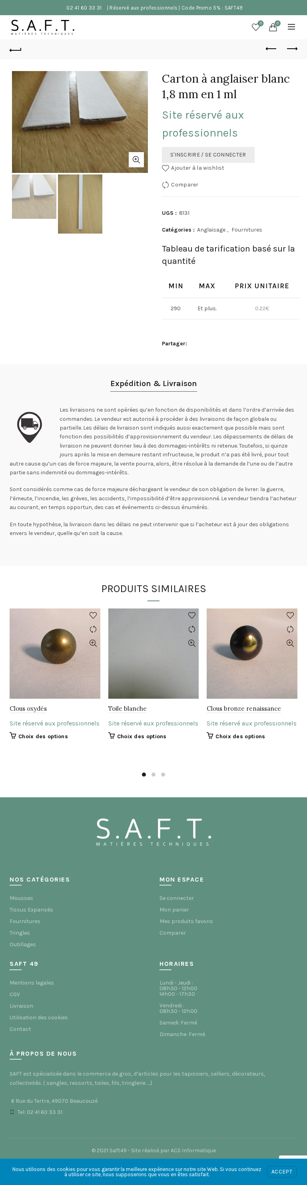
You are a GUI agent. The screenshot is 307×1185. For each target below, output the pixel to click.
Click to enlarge (136, 159)
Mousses (21, 898)
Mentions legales (32, 982)
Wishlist (261, 23)
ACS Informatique (193, 1150)
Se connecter (176, 898)
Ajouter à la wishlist (197, 167)
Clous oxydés (28, 708)
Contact (20, 1029)
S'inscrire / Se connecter (208, 154)
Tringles (20, 932)
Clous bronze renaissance (244, 708)
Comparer (184, 184)
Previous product (271, 49)
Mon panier (174, 909)
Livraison (21, 1006)
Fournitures (246, 229)
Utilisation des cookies (39, 1017)
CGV (15, 994)
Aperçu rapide (93, 643)
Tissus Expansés (31, 909)
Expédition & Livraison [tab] (153, 383)
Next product (291, 49)
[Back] (16, 49)
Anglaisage (211, 229)
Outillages (23, 944)
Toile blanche (127, 708)
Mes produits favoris (186, 921)
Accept (281, 1171)
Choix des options (43, 736)
